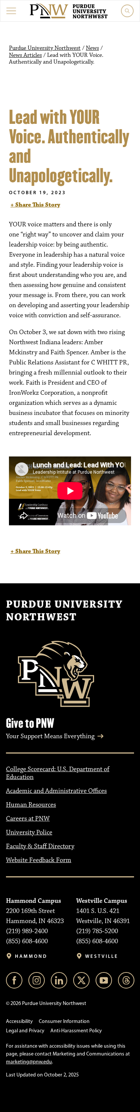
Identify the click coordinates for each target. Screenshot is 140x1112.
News (92, 48)
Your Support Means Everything (50, 736)
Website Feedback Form (38, 860)
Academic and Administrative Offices (56, 791)
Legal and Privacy (25, 1030)
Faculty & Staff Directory (40, 846)
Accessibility (19, 1021)
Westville (101, 956)
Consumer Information (64, 1021)
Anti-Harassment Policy (76, 1030)
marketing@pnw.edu (29, 1061)
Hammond (31, 956)
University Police (29, 832)
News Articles (25, 55)
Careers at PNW (28, 819)
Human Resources (31, 805)
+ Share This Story (35, 204)
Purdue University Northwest (45, 48)
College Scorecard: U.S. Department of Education (57, 773)
